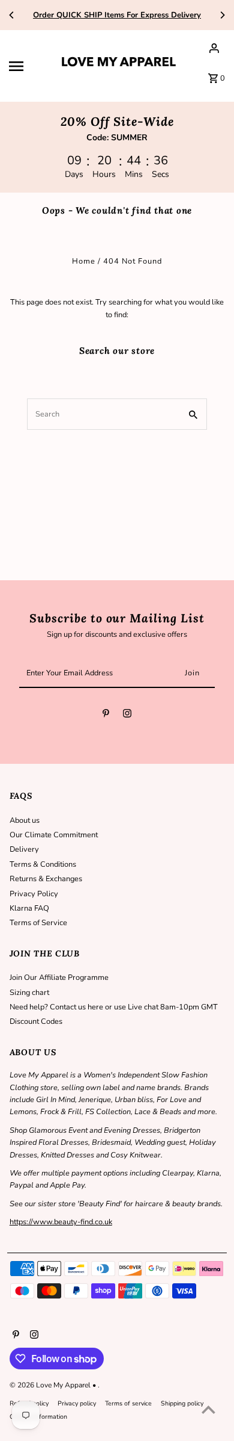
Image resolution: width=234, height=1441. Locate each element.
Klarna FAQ (29, 908)
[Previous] (12, 15)
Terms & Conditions (43, 864)
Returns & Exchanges (46, 878)
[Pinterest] (106, 715)
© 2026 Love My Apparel (51, 1385)
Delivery (24, 849)
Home (83, 261)
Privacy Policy (34, 893)
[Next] (222, 15)
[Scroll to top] (208, 1409)
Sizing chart (29, 992)
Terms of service (128, 1403)
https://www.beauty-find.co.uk (61, 1221)
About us (25, 820)
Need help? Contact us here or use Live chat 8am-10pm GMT (114, 1007)
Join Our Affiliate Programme (59, 977)
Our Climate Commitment (54, 834)
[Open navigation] (29, 66)
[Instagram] (127, 715)
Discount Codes (36, 1021)
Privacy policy (77, 1403)
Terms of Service (38, 922)
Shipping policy (182, 1403)
